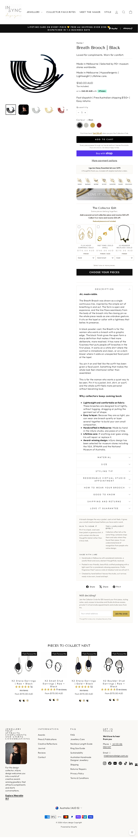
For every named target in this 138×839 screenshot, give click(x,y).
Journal (41, 748)
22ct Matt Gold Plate (92, 125)
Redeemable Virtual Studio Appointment (104, 479)
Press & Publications (47, 739)
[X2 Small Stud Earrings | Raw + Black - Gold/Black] (54, 700)
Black (79, 125)
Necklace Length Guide (81, 744)
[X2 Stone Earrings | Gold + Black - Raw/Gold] (84, 700)
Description (104, 289)
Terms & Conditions (79, 778)
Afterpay (102, 91)
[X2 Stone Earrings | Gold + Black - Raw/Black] (87, 700)
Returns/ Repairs (78, 769)
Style (107, 12)
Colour (84, 120)
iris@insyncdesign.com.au (116, 755)
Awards (41, 735)
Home (79, 43)
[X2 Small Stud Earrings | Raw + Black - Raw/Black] (50, 700)
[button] (22, 686)
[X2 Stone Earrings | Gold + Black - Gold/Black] (80, 700)
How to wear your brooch (104, 487)
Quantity (82, 107)
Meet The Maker (90, 12)
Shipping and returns (104, 501)
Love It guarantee (104, 508)
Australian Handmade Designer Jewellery (80, 758)
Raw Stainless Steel (86, 125)
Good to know (104, 494)
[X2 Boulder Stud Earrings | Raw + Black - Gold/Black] (114, 700)
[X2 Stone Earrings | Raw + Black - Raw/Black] (20, 700)
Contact (42, 757)
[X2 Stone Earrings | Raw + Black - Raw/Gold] (27, 700)
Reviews (42, 752)
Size (104, 464)
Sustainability (76, 752)
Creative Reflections (47, 744)
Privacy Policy (77, 773)
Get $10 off (97, 133)
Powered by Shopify (69, 827)
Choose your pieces (104, 272)
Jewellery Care (77, 739)
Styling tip (104, 471)
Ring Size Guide (77, 748)
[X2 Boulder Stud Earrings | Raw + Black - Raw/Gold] (117, 700)
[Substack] (136, 764)
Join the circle (121, 613)
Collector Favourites (61, 12)
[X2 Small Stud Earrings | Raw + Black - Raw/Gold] (57, 700)
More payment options (104, 160)
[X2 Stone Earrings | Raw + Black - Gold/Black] (24, 700)
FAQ (72, 735)
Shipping (74, 764)
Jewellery (33, 12)
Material (104, 457)
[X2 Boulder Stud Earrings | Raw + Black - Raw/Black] (110, 700)
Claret (99, 125)
